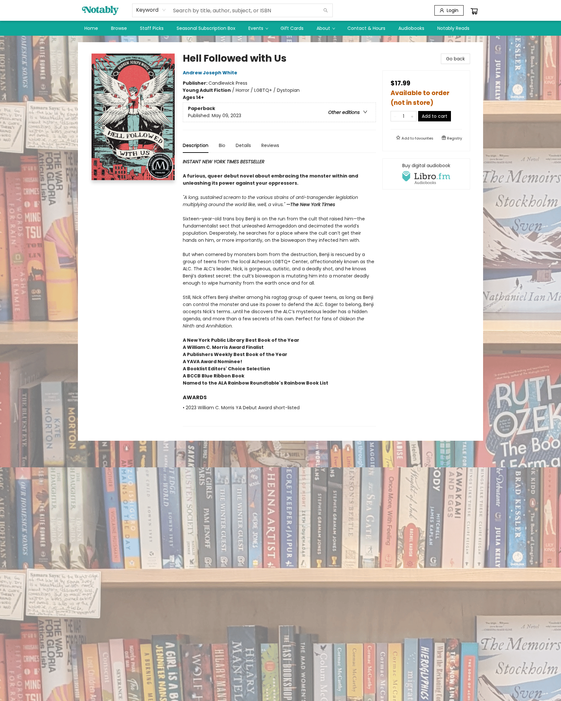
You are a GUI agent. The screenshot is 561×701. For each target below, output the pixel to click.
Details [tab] (243, 145)
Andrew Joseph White (210, 72)
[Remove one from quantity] (395, 116)
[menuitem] (91, 28)
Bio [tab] (222, 145)
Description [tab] (195, 145)
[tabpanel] (279, 292)
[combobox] (151, 10)
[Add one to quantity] (412, 116)
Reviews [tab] (270, 145)
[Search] (325, 10)
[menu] (280, 28)
